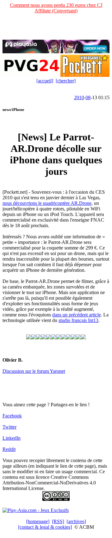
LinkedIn (11, 438)
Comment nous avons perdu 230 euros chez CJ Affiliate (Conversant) (56, 7)
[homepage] (37, 521)
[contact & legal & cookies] (45, 527)
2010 (79, 97)
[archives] (76, 521)
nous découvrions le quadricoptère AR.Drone (46, 203)
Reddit (9, 449)
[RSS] (58, 521)
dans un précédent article (76, 314)
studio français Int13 (78, 320)
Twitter (9, 427)
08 (88, 97)
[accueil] (44, 80)
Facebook (12, 415)
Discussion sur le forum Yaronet (33, 371)
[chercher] (66, 80)
